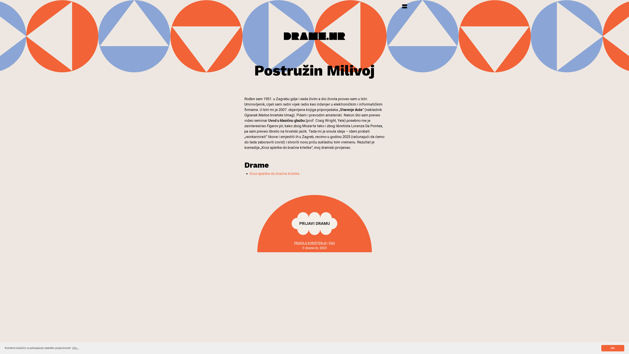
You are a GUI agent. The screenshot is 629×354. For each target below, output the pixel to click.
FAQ (332, 243)
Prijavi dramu (314, 223)
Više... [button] (75, 348)
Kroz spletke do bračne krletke (274, 174)
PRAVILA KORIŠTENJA (310, 243)
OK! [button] (613, 348)
